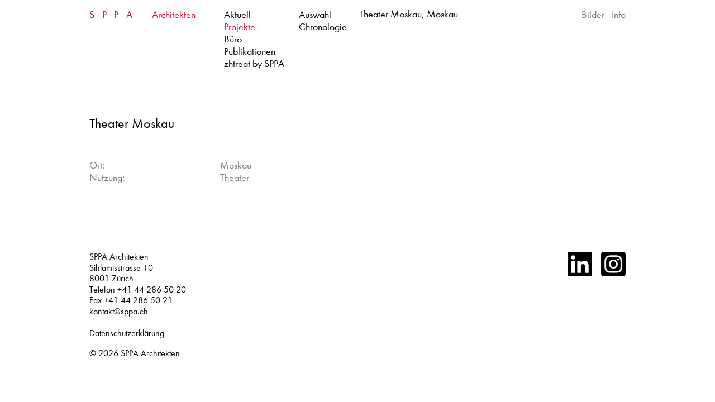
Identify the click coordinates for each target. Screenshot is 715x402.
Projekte (239, 27)
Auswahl (315, 15)
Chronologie (323, 27)
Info (619, 15)
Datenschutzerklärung (126, 333)
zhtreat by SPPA (254, 64)
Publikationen (249, 52)
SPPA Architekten (150, 353)
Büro (233, 39)
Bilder (592, 15)
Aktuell (237, 15)
